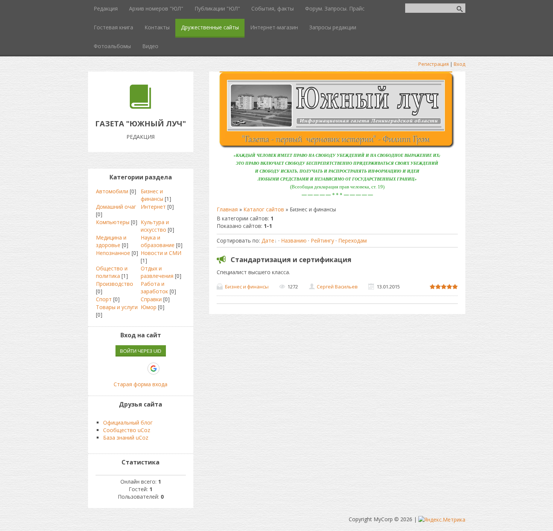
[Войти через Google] (153, 369)
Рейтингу (322, 240)
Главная (227, 209)
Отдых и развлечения (157, 272)
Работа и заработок (154, 287)
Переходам (352, 240)
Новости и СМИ (161, 252)
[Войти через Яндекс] (140, 368)
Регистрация (433, 64)
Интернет (153, 206)
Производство (114, 283)
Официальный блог (128, 422)
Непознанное (113, 252)
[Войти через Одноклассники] (166, 368)
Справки (151, 299)
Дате (267, 240)
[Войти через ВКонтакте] (114, 368)
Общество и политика (112, 272)
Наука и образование (158, 241)
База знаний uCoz (125, 437)
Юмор (148, 307)
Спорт (104, 299)
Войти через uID (140, 350)
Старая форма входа (140, 384)
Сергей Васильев (337, 286)
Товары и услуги (117, 307)
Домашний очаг (116, 206)
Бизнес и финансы (247, 286)
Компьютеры (112, 222)
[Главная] (140, 106)
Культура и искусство (155, 225)
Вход (459, 64)
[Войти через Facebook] (127, 368)
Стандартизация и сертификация (291, 259)
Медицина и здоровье (111, 241)
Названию (294, 240)
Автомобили (112, 191)
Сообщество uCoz (126, 430)
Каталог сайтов (263, 209)
